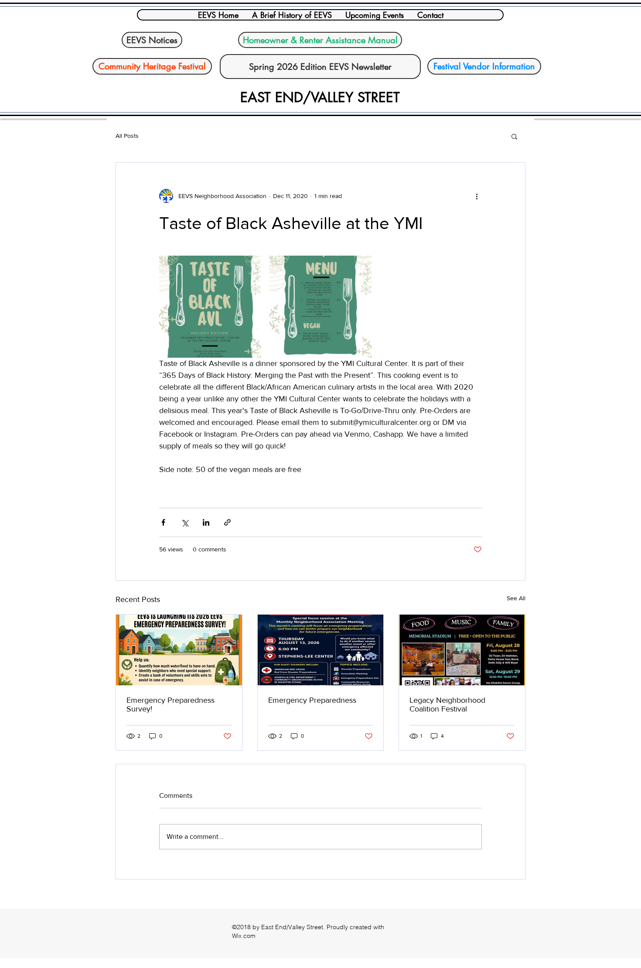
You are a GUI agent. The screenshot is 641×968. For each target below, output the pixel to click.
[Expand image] (210, 306)
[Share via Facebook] (163, 522)
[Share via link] (227, 522)
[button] (514, 136)
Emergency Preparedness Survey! (170, 704)
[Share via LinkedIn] (206, 522)
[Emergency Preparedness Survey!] (179, 650)
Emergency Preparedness (312, 700)
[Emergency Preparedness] (321, 650)
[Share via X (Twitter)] (185, 522)
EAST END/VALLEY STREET (320, 97)
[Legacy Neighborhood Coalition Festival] (462, 650)
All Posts (127, 135)
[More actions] (476, 196)
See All (516, 598)
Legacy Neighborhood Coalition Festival (447, 704)
